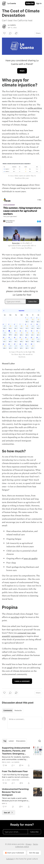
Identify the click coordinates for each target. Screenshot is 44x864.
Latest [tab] (11, 741)
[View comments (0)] (10, 33)
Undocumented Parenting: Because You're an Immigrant (15, 792)
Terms (35, 844)
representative (17, 636)
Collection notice (22, 846)
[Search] (39, 741)
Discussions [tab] (20, 741)
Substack (10, 859)
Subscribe (30, 3)
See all (7, 812)
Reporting (16, 243)
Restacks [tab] (18, 710)
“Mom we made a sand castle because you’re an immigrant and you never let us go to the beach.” (16, 799)
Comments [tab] (7, 710)
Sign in (39, 3)
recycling (15, 617)
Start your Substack (15, 853)
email (9, 667)
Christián (15, 780)
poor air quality (31, 558)
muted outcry (22, 184)
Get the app (34, 853)
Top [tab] (4, 741)
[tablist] (12, 710)
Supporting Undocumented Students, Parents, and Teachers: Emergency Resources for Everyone (16, 751)
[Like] (4, 33)
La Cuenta (12, 25)
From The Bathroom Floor (15, 771)
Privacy (28, 844)
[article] (22, 756)
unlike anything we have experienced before (22, 110)
